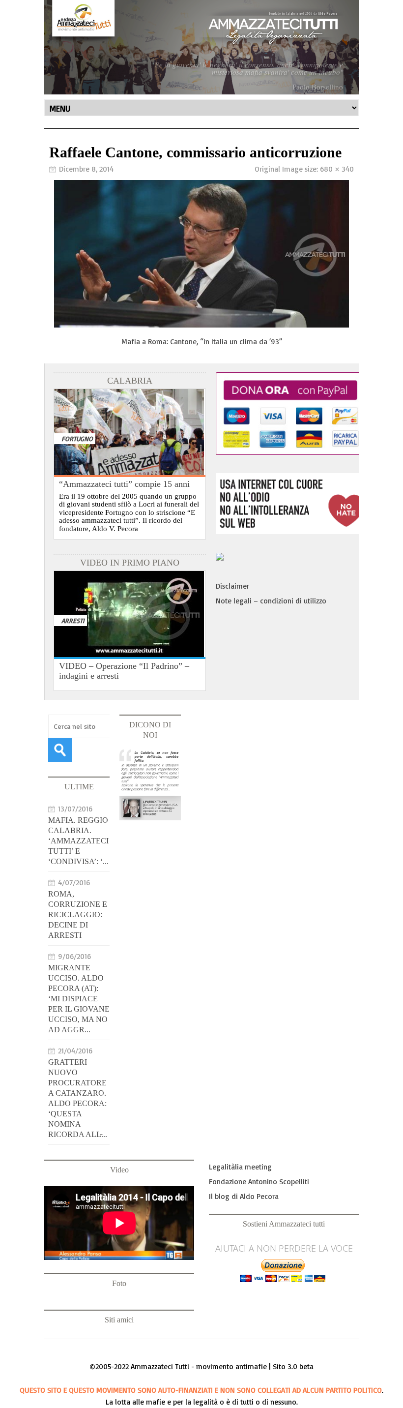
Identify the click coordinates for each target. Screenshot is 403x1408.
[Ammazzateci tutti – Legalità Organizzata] (201, 47)
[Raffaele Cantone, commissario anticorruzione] (201, 325)
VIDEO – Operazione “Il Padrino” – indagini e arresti (124, 671)
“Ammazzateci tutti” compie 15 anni (124, 484)
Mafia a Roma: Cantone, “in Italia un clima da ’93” (201, 341)
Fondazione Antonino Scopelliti (259, 1181)
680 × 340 (337, 169)
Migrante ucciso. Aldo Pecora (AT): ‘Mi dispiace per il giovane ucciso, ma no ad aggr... (79, 998)
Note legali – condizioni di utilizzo (271, 600)
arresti (73, 620)
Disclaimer (232, 586)
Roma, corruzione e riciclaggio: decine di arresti (77, 914)
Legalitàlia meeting (240, 1166)
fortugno (77, 438)
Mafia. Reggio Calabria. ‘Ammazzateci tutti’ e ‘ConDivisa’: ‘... (78, 841)
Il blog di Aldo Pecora (244, 1196)
